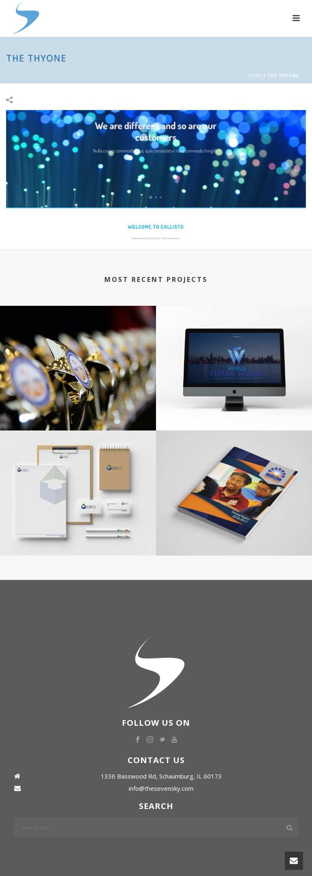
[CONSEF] (78, 339)
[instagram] (150, 740)
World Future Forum (234, 400)
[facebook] (137, 740)
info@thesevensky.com (161, 788)
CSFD (78, 525)
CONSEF (78, 400)
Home (254, 75)
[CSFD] (78, 464)
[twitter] (162, 740)
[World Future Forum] (234, 339)
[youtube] (174, 740)
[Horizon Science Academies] (234, 464)
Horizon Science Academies (234, 525)
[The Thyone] (156, 174)
